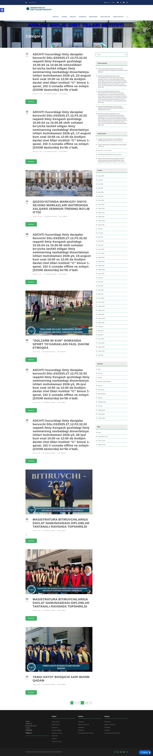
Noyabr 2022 (101, 351)
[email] (117, 2)
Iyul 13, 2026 (36, 684)
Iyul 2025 (100, 229)
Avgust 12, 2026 (37, 151)
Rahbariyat (81, 721)
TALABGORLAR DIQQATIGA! (105, 154)
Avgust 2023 (101, 322)
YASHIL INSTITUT (118, 16)
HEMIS (113, 2)
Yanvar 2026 (101, 204)
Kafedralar (81, 730)
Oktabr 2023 (101, 314)
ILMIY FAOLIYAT (105, 16)
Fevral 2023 (101, 338)
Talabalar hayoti (102, 402)
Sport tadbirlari (101, 393)
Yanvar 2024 (101, 302)
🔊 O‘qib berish (145, 752)
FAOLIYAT (73, 16)
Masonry (100, 385)
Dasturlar (100, 150)
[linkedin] (117, 752)
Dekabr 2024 (101, 257)
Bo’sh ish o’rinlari (57, 741)
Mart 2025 (100, 245)
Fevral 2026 (101, 200)
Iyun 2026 (100, 184)
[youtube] (123, 2)
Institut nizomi (56, 724)
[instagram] (126, 2)
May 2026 (100, 188)
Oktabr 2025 (101, 216)
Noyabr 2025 (101, 212)
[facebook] (120, 2)
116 (87, 702)
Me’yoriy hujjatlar (56, 730)
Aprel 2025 (101, 241)
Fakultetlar (81, 727)
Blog (99, 369)
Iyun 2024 (100, 281)
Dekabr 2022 (101, 347)
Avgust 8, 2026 (37, 274)
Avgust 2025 (101, 224)
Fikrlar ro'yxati (101, 440)
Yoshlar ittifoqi (101, 418)
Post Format (63, 93)
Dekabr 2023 (101, 306)
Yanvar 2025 (101, 253)
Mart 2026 (100, 196)
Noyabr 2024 (101, 261)
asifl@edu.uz (29, 733)
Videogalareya (101, 410)
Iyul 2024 (100, 277)
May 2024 (100, 286)
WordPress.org (102, 444)
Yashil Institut (101, 414)
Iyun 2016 (100, 355)
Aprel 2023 (101, 330)
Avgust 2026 (101, 176)
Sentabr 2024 (101, 269)
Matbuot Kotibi (51, 93)
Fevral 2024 (101, 298)
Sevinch (100, 146)
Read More (31, 101)
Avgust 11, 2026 (37, 216)
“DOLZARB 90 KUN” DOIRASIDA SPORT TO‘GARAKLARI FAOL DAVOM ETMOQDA (61, 344)
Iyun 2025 (100, 233)
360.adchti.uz (32, 2)
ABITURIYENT (93, 16)
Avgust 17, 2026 (37, 93)
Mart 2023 (100, 334)
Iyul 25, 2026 (36, 402)
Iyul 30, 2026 (36, 351)
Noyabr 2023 (101, 310)
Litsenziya (55, 727)
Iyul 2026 (100, 180)
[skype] (120, 752)
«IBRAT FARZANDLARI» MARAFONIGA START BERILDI (112, 144)
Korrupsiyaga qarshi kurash (86, 733)
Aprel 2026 (101, 192)
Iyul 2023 (100, 326)
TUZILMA (64, 16)
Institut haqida (56, 721)
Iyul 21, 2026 (36, 530)
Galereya (54, 738)
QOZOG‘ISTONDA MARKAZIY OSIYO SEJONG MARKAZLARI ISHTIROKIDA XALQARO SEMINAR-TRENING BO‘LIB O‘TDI (111, 108)
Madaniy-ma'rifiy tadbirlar (104, 381)
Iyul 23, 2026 (36, 453)
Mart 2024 (100, 294)
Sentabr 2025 (101, 220)
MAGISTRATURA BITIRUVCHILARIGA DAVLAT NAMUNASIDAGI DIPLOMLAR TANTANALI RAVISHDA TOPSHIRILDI (61, 523)
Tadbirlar (100, 397)
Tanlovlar (100, 406)
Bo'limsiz (100, 373)
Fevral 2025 (101, 249)
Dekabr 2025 (101, 208)
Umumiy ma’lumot (57, 733)
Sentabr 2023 (101, 318)
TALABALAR (82, 16)
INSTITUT (56, 16)
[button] (2, 10)
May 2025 (100, 237)
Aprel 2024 (101, 290)
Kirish (99, 432)
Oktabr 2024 (101, 265)
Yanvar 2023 (101, 343)
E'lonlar (100, 377)
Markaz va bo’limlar (83, 724)
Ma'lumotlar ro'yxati (103, 436)
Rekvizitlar (55, 736)
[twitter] (124, 752)
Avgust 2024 (101, 273)
